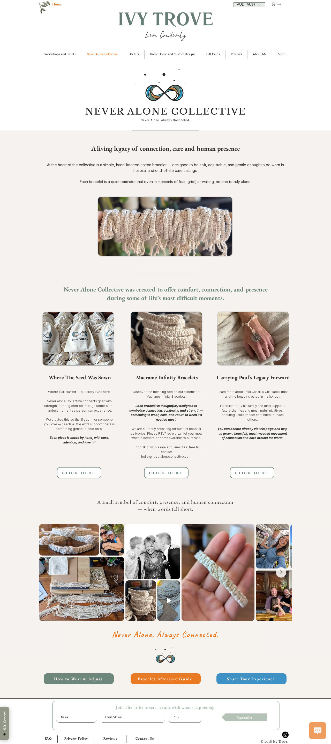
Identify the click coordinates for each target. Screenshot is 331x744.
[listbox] (249, 4)
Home (56, 4)
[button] (249, 4)
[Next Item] (281, 572)
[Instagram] (285, 735)
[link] (280, 4)
